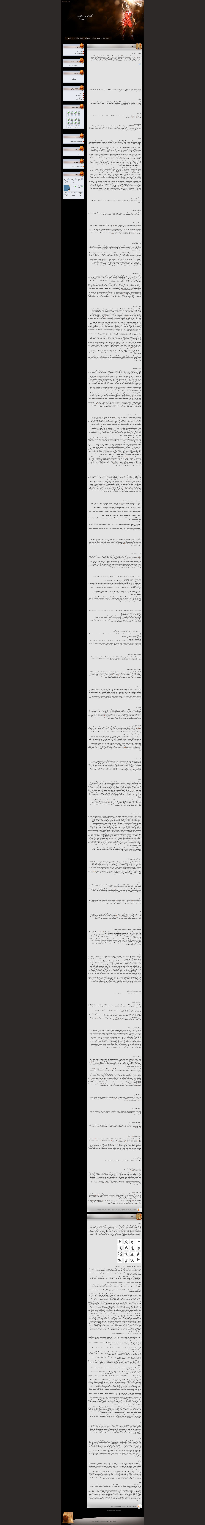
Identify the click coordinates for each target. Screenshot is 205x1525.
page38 (109, 1209)
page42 (123, 1209)
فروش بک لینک (79, 38)
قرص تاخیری (79, 95)
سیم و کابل (80, 51)
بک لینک (73, 79)
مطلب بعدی (114, 1506)
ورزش (132, 1216)
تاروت (81, 93)
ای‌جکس (80, 153)
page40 (118, 1209)
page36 (99, 1209)
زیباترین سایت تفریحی (77, 166)
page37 (104, 1209)
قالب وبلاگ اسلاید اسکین (76, 141)
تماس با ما (87, 38)
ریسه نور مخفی (79, 53)
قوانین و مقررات (96, 38)
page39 (113, 1209)
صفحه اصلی (106, 38)
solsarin (81, 97)
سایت (138, 557)
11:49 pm (70, 38)
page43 (127, 1209)
